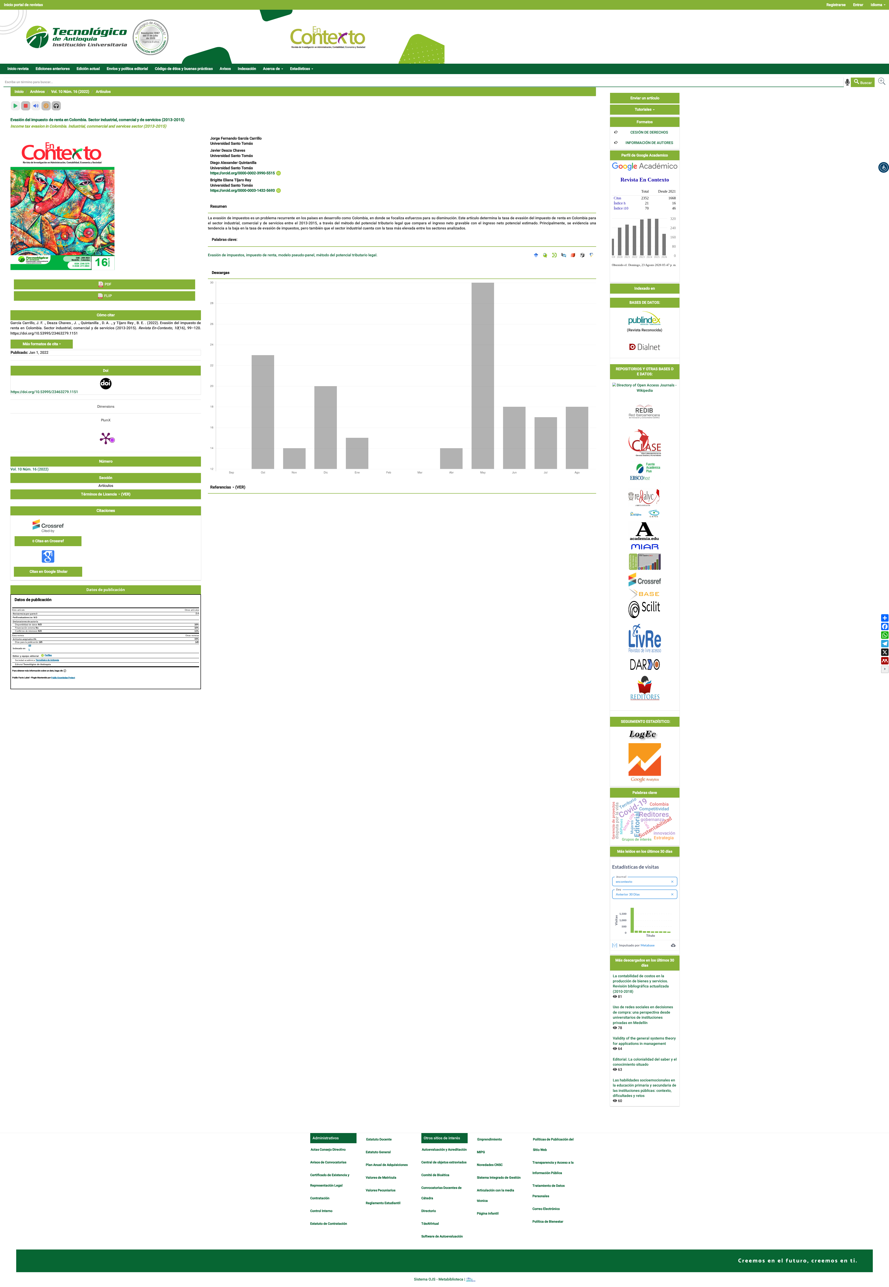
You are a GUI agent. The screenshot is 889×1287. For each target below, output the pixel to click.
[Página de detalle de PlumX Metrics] (106, 438)
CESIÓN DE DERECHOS (649, 132)
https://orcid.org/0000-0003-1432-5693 (243, 190)
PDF (107, 284)
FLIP (107, 296)
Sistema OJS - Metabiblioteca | (440, 1279)
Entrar (858, 5)
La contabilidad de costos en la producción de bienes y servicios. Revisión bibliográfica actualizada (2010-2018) (641, 983)
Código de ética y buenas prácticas (184, 69)
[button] (883, 167)
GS (29, 645)
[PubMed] (564, 255)
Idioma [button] (877, 5)
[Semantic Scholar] (592, 255)
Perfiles (48, 655)
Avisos (225, 69)
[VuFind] (546, 255)
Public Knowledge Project (63, 677)
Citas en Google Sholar (48, 571)
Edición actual (88, 69)
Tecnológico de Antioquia (47, 660)
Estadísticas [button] (300, 69)
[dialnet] (645, 347)
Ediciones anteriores (53, 69)
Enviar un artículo (644, 98)
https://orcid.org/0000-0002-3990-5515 (243, 173)
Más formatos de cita (41, 344)
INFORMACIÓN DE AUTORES (649, 143)
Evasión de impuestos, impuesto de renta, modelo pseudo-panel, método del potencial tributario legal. (292, 255)
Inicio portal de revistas (23, 5)
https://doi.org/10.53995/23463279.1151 (44, 392)
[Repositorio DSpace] (555, 255)
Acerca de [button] (272, 69)
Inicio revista (18, 69)
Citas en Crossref (48, 541)
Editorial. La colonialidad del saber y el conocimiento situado (645, 1062)
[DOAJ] (574, 255)
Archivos (37, 91)
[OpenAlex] (583, 255)
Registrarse (836, 5)
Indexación (247, 69)
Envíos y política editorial (127, 69)
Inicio (19, 91)
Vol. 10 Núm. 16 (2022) (70, 91)
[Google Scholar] (537, 255)
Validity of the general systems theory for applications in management (644, 1041)
